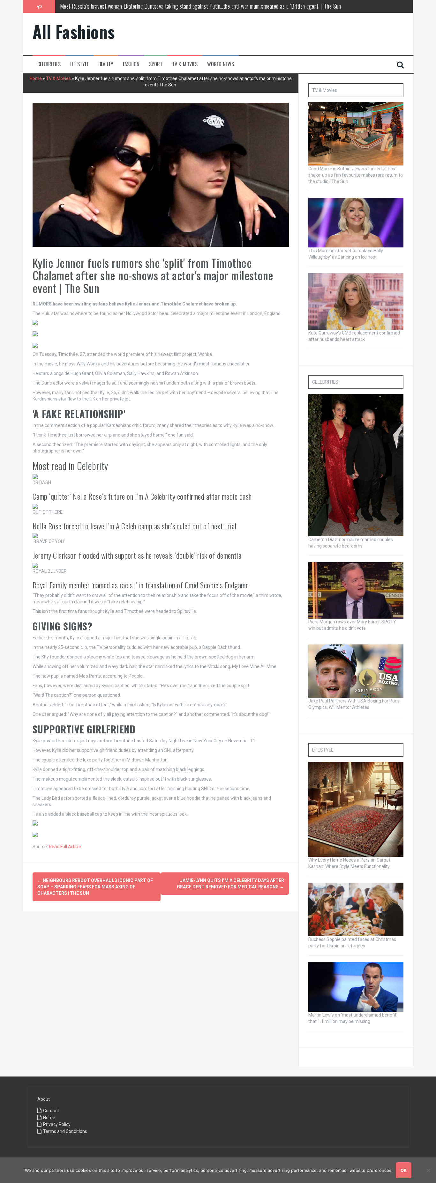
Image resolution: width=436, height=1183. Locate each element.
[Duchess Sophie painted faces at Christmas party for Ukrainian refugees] (355, 909)
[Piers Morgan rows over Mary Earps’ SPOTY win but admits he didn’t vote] (355, 589)
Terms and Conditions (65, 1131)
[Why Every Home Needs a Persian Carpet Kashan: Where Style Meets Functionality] (355, 809)
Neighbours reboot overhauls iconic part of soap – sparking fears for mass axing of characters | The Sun (95, 887)
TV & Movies (185, 64)
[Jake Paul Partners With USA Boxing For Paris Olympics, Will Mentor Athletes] (355, 670)
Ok (404, 1170)
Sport (155, 64)
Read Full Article (65, 846)
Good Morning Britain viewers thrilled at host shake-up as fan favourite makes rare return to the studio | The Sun (355, 175)
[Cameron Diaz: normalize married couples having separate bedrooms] (355, 464)
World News (220, 64)
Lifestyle (79, 64)
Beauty (105, 64)
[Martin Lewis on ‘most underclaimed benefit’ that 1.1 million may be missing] (355, 986)
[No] (428, 1170)
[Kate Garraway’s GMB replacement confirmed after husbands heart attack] (355, 301)
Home (36, 78)
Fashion (131, 64)
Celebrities (49, 64)
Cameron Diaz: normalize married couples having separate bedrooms (130, 8)
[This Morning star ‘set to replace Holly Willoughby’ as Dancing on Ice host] (355, 222)
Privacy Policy (57, 1124)
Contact (51, 1110)
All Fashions (74, 31)
